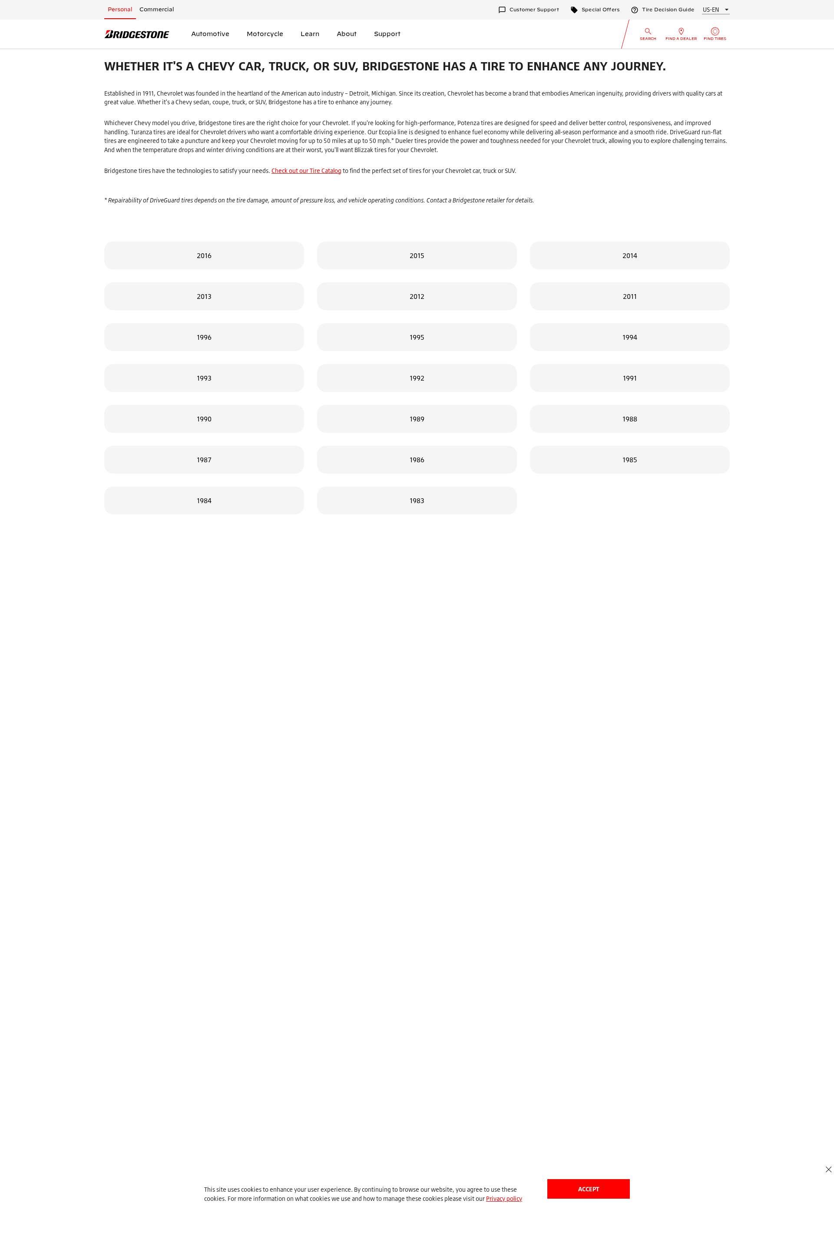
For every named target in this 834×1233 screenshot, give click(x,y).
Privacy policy (504, 1198)
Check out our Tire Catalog (306, 170)
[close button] (828, 1169)
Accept (588, 1189)
